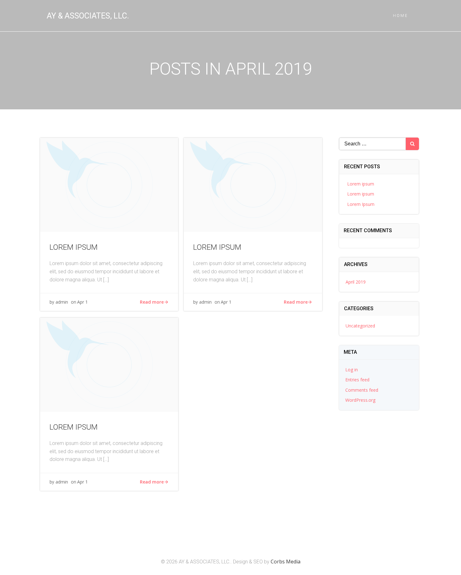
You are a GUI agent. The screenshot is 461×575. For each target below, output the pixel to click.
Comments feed (361, 390)
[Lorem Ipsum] (109, 364)
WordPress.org (360, 400)
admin (62, 302)
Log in (351, 370)
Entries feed (357, 380)
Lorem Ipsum (360, 204)
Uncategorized (360, 326)
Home (400, 15)
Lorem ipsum (360, 184)
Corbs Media (285, 561)
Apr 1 (82, 302)
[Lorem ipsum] (109, 184)
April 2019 (356, 282)
